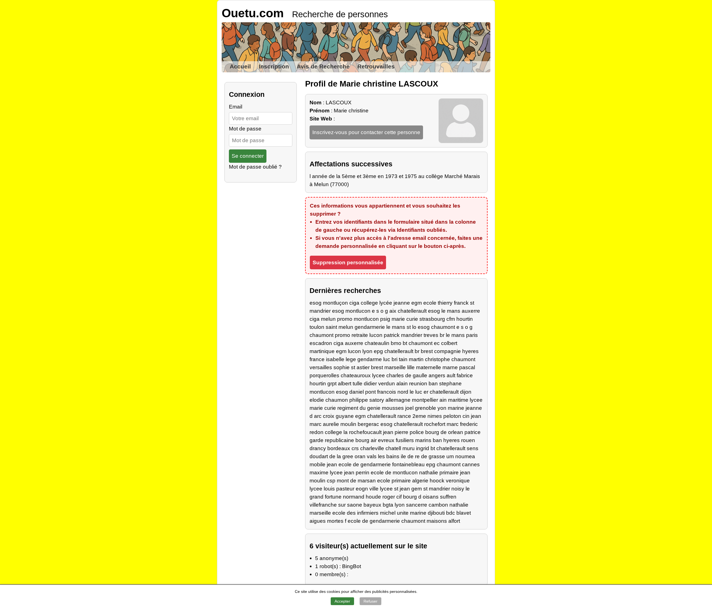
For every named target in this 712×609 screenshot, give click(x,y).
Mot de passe (245, 128)
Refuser (370, 601)
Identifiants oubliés (421, 230)
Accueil (240, 66)
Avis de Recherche (323, 66)
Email (235, 106)
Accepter (342, 601)
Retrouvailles (376, 66)
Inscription (274, 66)
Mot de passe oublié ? (255, 167)
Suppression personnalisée (348, 262)
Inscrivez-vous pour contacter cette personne (366, 132)
